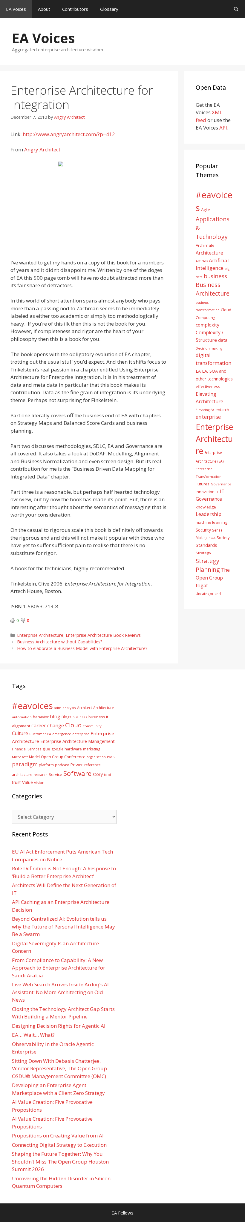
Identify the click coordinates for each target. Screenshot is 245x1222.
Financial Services (26, 749)
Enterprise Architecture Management (77, 741)
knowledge (206, 507)
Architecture (209, 252)
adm (57, 707)
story (98, 774)
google (57, 749)
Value (27, 782)
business (215, 276)
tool (107, 774)
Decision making (209, 348)
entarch (222, 409)
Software (77, 773)
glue (46, 749)
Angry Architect (42, 149)
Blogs (66, 717)
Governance (221, 484)
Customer (37, 734)
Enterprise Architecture (40, 635)
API (223, 127)
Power (76, 764)
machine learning (211, 522)
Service (55, 774)
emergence (61, 734)
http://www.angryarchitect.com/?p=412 (69, 134)
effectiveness (208, 386)
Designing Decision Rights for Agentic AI (58, 1025)
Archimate (205, 245)
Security (203, 530)
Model (34, 756)
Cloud (73, 725)
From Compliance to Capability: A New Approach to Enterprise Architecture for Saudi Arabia (58, 968)
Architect (84, 707)
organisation (96, 757)
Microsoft (20, 757)
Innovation (205, 491)
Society (223, 537)
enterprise (208, 416)
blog (55, 716)
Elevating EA (205, 410)
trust (16, 782)
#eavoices (32, 706)
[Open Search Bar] (236, 9)
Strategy (203, 553)
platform (46, 764)
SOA (212, 537)
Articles (202, 261)
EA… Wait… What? (33, 1034)
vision (39, 782)
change (55, 725)
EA (198, 371)
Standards (206, 545)
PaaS (111, 757)
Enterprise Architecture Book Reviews (103, 635)
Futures (202, 484)
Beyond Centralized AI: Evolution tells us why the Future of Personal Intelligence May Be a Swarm (63, 926)
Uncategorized (208, 593)
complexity (207, 325)
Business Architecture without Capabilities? (59, 642)
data (222, 340)
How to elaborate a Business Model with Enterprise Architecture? (82, 648)
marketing (91, 749)
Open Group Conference (63, 756)
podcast (62, 764)
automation (22, 717)
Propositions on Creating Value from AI (58, 1135)
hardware (73, 749)
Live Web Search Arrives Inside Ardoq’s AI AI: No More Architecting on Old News (60, 992)
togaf (202, 585)
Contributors (75, 9)
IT (217, 492)
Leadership (208, 514)
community (92, 726)
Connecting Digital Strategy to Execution (59, 1144)
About (44, 9)
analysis (69, 707)
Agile (205, 209)
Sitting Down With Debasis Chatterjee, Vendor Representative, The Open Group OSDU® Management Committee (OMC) (59, 1068)
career (38, 725)
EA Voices (16, 9)
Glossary (109, 9)
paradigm (25, 764)
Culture (20, 733)
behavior (41, 717)
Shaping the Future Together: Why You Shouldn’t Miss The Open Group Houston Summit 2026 (60, 1161)
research (40, 775)
